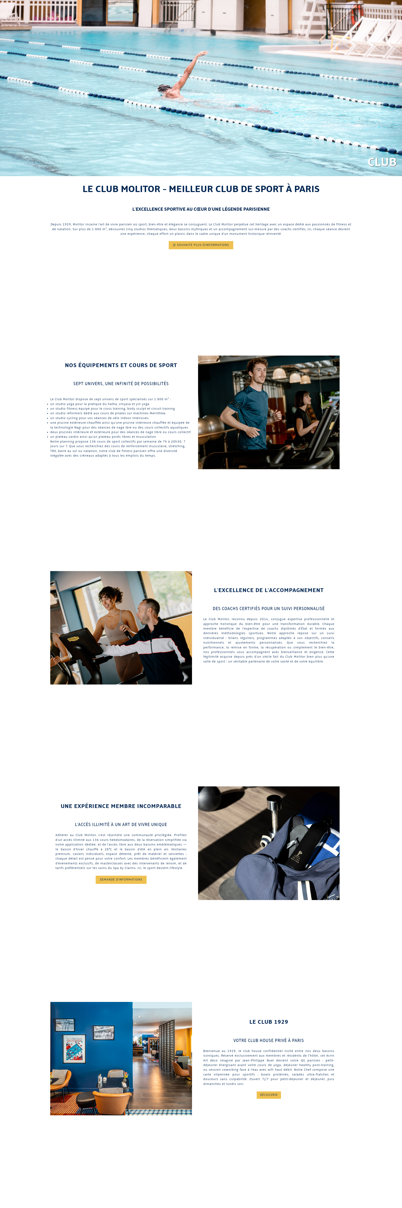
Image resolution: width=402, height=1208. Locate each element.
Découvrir (269, 1095)
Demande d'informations (121, 879)
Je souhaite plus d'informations (201, 245)
